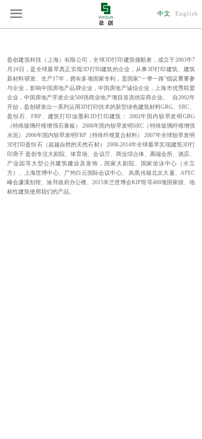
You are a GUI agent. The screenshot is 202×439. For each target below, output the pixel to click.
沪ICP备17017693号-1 (113, 430)
